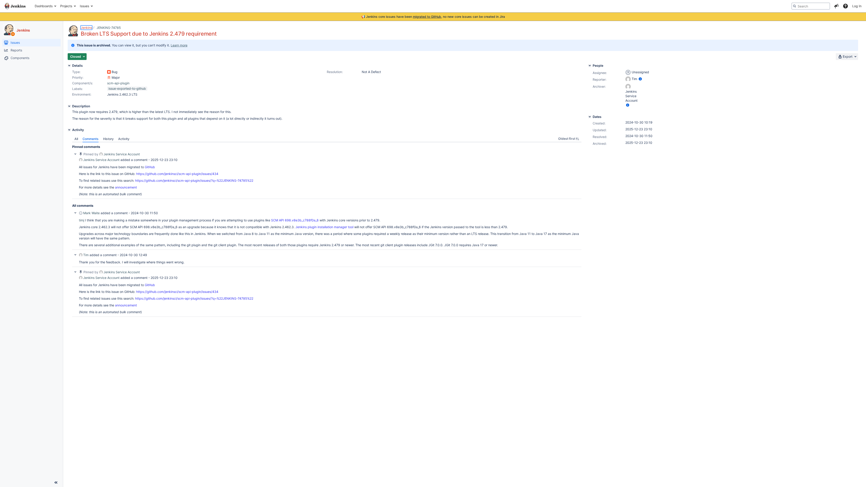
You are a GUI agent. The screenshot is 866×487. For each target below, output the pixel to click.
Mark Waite (91, 213)
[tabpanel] (326, 229)
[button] (836, 6)
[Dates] (589, 116)
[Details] (69, 65)
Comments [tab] (91, 139)
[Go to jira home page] (15, 6)
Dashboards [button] (44, 6)
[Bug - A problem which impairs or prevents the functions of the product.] (109, 72)
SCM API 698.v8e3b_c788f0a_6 (295, 220)
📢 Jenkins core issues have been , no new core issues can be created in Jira (433, 16)
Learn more (179, 45)
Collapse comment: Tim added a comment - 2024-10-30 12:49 (75, 255)
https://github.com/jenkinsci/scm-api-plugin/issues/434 (177, 174)
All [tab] (76, 139)
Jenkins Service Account (122, 154)
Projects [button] (66, 6)
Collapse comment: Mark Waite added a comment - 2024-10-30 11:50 (75, 213)
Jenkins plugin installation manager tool (324, 227)
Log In (856, 6)
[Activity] (69, 129)
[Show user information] (640, 79)
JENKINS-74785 (109, 28)
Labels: (77, 89)
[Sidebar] (56, 482)
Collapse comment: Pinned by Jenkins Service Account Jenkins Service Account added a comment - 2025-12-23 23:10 (75, 154)
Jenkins (86, 28)
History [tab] (108, 139)
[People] (589, 65)
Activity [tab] (123, 139)
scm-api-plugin (118, 83)
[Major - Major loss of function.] (109, 77)
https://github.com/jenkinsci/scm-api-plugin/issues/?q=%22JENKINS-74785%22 (194, 180)
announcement (126, 187)
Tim (86, 255)
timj (81, 220)
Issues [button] (84, 6)
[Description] (69, 106)
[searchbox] (811, 6)
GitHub (150, 167)
